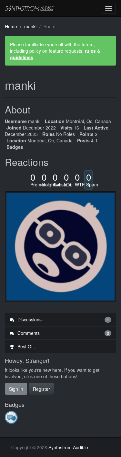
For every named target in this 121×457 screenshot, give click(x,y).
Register (41, 389)
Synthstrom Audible (29, 8)
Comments (62, 333)
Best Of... (26, 346)
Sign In (16, 389)
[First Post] (12, 417)
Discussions (62, 319)
